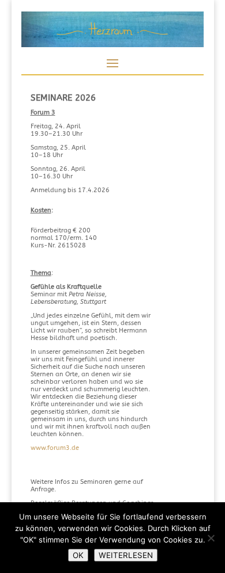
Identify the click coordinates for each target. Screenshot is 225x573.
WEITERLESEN (126, 555)
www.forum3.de (55, 448)
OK (78, 555)
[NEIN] (210, 538)
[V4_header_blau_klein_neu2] (112, 45)
